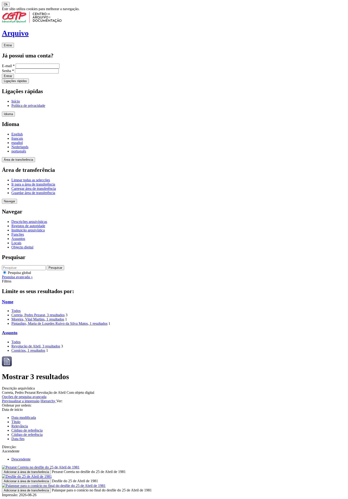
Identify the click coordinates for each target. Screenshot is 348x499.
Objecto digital (22, 247)
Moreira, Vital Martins (37, 319)
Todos (16, 311)
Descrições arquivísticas (29, 222)
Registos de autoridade (28, 226)
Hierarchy (48, 401)
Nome (7, 301)
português (18, 151)
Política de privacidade (28, 106)
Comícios (28, 350)
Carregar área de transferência (33, 189)
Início (15, 101)
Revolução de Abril (35, 346)
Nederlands (19, 147)
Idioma (8, 114)
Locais (16, 243)
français (17, 138)
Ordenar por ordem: (16, 405)
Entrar (8, 45)
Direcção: (9, 447)
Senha (8, 71)
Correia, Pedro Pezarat (38, 315)
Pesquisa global (19, 273)
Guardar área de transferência (33, 193)
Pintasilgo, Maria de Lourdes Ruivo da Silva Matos (59, 323)
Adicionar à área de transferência (26, 472)
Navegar (9, 201)
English (17, 134)
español (17, 143)
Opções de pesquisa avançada (24, 397)
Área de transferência (18, 159)
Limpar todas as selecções (30, 180)
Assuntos (18, 239)
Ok (6, 4)
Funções (17, 234)
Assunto (10, 332)
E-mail (8, 66)
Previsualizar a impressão (21, 401)
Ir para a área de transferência (33, 184)
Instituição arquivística (28, 230)
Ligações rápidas (15, 81)
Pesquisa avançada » (17, 277)
